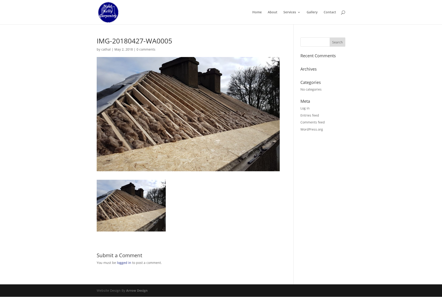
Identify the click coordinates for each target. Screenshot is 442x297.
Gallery (312, 12)
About (272, 12)
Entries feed (309, 115)
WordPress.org (311, 129)
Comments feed (312, 122)
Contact (330, 12)
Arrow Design (137, 290)
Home (257, 12)
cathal (106, 49)
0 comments (146, 49)
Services (289, 12)
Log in (305, 108)
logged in (124, 262)
